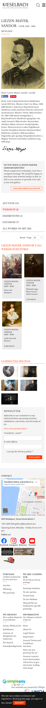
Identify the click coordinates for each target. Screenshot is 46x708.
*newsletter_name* (11, 433)
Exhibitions (8, 629)
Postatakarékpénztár (12, 646)
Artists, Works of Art (12, 626)
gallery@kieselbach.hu (25, 524)
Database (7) (11, 222)
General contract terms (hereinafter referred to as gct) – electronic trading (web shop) (32, 662)
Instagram (13, 545)
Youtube (32, 545)
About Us (27, 629)
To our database (30, 599)
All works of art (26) (17, 228)
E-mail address (10, 442)
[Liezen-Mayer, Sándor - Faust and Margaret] (12, 266)
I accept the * (20, 451)
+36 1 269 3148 (7, 524)
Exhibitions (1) (13, 216)
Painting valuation (31, 588)
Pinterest (23, 545)
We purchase (9, 593)
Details (9, 703)
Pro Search (8, 642)
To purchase (28, 595)
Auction (6, 585)
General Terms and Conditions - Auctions (32, 643)
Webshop (7, 589)
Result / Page (25, 237)
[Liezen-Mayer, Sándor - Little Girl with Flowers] (12, 314)
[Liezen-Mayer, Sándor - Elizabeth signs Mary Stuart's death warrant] (34, 265)
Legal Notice (29, 633)
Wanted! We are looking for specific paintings (32, 606)
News (25, 626)
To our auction (29, 592)
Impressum (28, 637)
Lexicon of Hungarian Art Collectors (9, 636)
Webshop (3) (11, 209)
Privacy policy (25, 451)
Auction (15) (11, 203)
